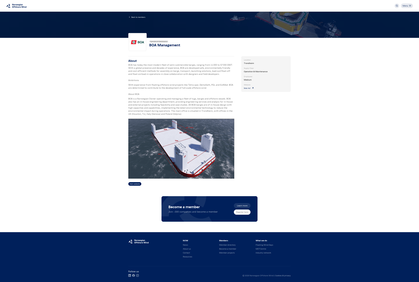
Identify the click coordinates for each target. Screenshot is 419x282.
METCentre (261, 248)
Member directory (227, 245)
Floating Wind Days (264, 245)
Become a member (227, 248)
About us (187, 248)
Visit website (135, 184)
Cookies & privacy (283, 275)
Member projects (227, 252)
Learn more (242, 205)
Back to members (138, 17)
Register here (242, 212)
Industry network (263, 252)
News (185, 245)
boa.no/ (247, 88)
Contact (186, 252)
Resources (187, 256)
